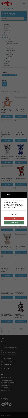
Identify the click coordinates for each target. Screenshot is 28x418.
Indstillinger (14, 214)
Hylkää (14, 218)
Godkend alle (14, 222)
